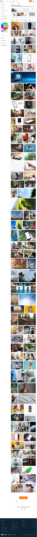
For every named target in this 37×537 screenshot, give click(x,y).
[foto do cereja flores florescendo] (14, 276)
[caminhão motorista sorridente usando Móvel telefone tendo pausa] (26, 376)
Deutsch (34, 525)
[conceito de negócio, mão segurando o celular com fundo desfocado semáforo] (30, 87)
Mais (17, 1)
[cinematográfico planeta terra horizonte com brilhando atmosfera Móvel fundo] (33, 427)
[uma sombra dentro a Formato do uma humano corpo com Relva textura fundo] (19, 225)
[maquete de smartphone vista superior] (17, 105)
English (34, 522)
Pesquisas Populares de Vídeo (15, 529)
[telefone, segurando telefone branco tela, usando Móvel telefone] (30, 437)
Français (34, 526)
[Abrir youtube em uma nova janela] (15, 534)
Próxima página (23, 497)
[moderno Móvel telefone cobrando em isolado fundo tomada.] (17, 356)
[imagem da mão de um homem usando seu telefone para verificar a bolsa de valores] (27, 319)
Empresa (3, 525)
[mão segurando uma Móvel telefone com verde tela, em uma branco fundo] (29, 470)
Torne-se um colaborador (23, 525)
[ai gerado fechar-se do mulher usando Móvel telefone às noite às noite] (29, 462)
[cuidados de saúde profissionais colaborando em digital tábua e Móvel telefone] (14, 235)
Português (34, 524)
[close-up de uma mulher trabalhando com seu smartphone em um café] (17, 148)
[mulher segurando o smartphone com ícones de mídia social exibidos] (30, 488)
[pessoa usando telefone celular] (27, 235)
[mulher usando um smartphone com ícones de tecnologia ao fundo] (16, 470)
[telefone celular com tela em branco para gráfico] (23, 166)
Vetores (3, 1)
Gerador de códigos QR (4, 531)
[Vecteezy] (1, 1)
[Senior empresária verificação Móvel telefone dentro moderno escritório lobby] (20, 427)
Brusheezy (3, 522)
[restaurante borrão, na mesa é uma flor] (14, 193)
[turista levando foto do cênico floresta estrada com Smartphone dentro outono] (17, 184)
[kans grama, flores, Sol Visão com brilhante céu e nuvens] (17, 215)
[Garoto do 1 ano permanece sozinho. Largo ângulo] (14, 299)
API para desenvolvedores (5, 527)
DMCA (13, 523)
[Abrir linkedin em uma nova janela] (10, 534)
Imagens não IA (4, 11)
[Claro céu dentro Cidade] (14, 319)
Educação (3, 526)
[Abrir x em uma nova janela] (14, 534)
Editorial (14, 1)
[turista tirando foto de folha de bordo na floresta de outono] (13, 121)
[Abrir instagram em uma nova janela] (9, 534)
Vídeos (10, 1)
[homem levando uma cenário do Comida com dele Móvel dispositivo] (19, 264)
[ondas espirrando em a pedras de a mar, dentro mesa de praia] (13, 225)
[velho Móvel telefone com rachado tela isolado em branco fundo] (30, 408)
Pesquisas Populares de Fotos (15, 527)
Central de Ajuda (24, 522)
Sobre (23, 524)
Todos (2, 9)
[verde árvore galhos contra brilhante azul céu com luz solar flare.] (14, 376)
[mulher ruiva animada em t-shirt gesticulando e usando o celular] (30, 148)
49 (27, 501)
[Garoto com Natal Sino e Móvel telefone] (31, 264)
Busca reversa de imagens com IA (5, 528)
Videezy (3, 524)
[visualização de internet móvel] (17, 67)
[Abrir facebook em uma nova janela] (8, 534)
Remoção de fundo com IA (5, 530)
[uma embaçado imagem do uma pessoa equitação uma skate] (23, 204)
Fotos (7, 1)
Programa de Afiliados (15, 524)
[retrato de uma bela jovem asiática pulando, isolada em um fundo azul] (19, 58)
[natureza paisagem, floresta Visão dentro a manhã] (27, 276)
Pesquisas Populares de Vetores (15, 525)
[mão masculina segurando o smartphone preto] (15, 479)
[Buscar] (33, 3)
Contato (23, 523)
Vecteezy (3, 523)
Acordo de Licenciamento (15, 522)
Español (34, 523)
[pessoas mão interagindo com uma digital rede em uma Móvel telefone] (13, 58)
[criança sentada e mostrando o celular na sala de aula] (30, 184)
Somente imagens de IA (5, 10)
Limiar (2, 34)
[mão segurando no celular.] (32, 138)
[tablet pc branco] (19, 121)
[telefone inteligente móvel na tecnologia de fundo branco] (29, 58)
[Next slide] (35, 20)
